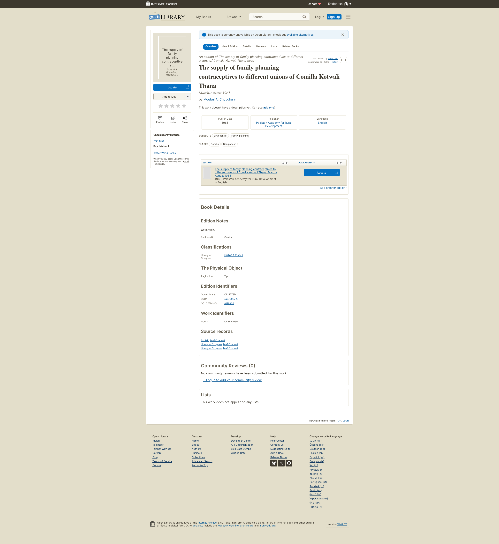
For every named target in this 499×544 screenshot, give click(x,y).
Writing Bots (238, 452)
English (322, 122)
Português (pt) (318, 482)
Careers (157, 452)
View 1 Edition (229, 46)
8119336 (229, 303)
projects (198, 525)
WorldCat (158, 140)
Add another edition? (333, 187)
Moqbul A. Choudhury (219, 99)
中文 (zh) (315, 502)
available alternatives (300, 34)
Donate (314, 3)
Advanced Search (202, 461)
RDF (339, 420)
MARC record (217, 340)
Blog (155, 457)
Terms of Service (162, 461)
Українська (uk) (319, 498)
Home (195, 440)
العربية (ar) (316, 440)
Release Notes (278, 457)
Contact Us (277, 444)
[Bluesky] (273, 463)
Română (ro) (317, 486)
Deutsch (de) (317, 448)
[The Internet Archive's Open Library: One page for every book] (166, 17)
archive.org (247, 525)
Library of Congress (211, 344)
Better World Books (164, 153)
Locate (172, 87)
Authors (196, 448)
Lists (274, 46)
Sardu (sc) (316, 490)
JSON (346, 420)
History (334, 62)
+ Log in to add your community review (232, 380)
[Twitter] (281, 463)
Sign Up (334, 17)
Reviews (261, 46)
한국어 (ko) (316, 477)
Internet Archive (207, 522)
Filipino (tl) (316, 506)
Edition (207, 162)
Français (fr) (317, 461)
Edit (343, 60)
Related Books (290, 46)
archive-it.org (267, 525)
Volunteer (158, 444)
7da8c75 (342, 524)
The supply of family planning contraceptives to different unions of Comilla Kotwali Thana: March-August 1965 (246, 172)
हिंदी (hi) (314, 465)
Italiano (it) (316, 473)
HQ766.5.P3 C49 (233, 255)
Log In (319, 17)
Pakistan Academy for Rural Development (273, 124)
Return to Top (200, 465)
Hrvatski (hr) (317, 469)
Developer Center (241, 440)
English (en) (317, 452)
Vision (156, 440)
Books (195, 444)
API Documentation (242, 444)
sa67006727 (231, 298)
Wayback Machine (228, 525)
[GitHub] (289, 463)
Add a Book (277, 452)
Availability (306, 162)
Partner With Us (161, 448)
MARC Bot (333, 58)
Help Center (277, 440)
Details (247, 46)
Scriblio (205, 340)
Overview (210, 46)
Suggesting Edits (280, 448)
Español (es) (317, 457)
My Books (203, 17)
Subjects (197, 452)
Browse (231, 17)
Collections (198, 457)
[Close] (342, 34)
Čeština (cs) (317, 444)
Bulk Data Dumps (241, 448)
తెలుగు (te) (315, 494)
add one (268, 107)
